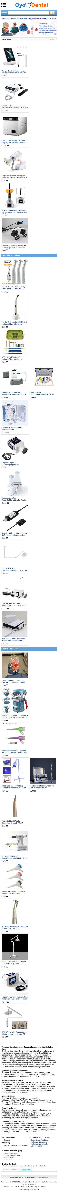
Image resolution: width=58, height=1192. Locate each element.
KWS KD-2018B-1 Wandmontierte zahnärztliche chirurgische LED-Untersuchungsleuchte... (14, 1034)
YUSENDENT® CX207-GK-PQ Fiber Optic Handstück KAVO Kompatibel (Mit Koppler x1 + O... (14, 289)
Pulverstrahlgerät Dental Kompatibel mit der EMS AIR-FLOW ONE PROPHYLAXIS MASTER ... (13, 824)
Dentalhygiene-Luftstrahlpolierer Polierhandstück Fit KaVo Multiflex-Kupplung (15, 753)
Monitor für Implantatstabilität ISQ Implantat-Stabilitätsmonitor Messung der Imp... (14, 324)
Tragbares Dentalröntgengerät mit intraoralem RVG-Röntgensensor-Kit (14, 999)
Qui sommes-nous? (16, 1177)
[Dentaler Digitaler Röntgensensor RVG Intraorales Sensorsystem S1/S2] (15, 518)
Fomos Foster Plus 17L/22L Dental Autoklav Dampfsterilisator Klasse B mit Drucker (14, 142)
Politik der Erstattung (39, 1142)
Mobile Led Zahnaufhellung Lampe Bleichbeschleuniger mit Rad (14, 788)
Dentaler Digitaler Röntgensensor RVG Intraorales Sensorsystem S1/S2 (14, 535)
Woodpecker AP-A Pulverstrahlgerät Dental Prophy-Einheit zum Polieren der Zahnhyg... (14, 501)
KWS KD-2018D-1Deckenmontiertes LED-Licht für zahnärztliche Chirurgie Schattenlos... (14, 571)
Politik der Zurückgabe (39, 1144)
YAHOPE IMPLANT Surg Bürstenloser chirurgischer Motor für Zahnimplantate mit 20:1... (14, 605)
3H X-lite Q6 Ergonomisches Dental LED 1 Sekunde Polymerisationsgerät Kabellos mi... (14, 212)
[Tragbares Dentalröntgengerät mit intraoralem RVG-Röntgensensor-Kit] (15, 982)
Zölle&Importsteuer (11, 1153)
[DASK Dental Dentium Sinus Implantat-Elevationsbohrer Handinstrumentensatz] (15, 342)
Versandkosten (9, 1157)
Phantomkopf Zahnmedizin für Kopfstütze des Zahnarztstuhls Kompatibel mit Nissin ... (13, 682)
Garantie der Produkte (39, 1140)
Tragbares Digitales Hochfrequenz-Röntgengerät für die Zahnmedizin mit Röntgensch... (14, 177)
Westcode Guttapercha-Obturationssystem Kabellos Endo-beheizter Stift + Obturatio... (15, 858)
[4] (55, 34)
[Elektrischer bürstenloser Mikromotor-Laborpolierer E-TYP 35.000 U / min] (15, 377)
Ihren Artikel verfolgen (12, 1155)
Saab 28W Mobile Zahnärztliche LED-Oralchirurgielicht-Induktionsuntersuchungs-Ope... (14, 964)
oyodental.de (24, 1182)
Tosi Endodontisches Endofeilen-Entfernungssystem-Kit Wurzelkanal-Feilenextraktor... (42, 788)
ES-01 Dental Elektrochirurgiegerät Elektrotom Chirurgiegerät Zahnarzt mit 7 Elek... (15, 107)
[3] (52, 34)
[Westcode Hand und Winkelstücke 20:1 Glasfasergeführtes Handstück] (15, 911)
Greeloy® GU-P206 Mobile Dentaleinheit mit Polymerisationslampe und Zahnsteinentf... (12, 431)
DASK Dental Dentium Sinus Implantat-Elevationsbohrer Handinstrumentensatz (12, 359)
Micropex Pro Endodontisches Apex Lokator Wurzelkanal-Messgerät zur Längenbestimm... (14, 72)
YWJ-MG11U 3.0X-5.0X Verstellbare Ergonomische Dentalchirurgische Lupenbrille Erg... (14, 247)
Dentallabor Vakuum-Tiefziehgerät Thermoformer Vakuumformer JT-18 (15, 717)
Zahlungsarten (36, 1146)
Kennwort (7, 1140)
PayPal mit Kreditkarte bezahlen (16, 1145)
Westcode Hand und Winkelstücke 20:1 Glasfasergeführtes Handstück (15, 929)
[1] (44, 34)
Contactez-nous (30, 1177)
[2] (48, 34)
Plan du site (44, 1177)
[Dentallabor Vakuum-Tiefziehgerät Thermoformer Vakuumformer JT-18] (15, 700)
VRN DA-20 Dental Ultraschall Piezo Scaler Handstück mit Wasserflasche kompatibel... (13, 641)
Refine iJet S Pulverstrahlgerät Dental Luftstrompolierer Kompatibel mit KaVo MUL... (13, 893)
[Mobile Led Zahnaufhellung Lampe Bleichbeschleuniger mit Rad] (15, 771)
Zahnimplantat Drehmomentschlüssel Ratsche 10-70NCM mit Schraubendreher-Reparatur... (42, 395)
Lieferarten (8, 1159)
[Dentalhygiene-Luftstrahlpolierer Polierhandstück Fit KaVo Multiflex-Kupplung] (15, 735)
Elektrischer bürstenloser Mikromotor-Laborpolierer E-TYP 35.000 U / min (14, 394)
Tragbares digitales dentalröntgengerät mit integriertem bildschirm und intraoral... (12, 466)
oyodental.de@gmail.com (30, 1189)
